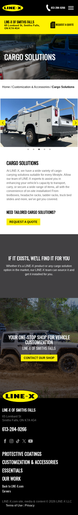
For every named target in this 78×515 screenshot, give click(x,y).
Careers (6, 491)
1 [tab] (29, 151)
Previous (2, 122)
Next (75, 122)
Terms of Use (14, 505)
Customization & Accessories (31, 87)
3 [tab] (40, 151)
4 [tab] (46, 151)
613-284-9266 (14, 429)
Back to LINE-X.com (13, 486)
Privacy (29, 505)
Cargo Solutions (63, 87)
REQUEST (64, 24)
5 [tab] (51, 151)
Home (6, 87)
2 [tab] (35, 151)
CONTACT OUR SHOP (39, 357)
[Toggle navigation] (71, 7)
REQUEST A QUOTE (23, 221)
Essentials (12, 470)
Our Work (11, 478)
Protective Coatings (22, 453)
